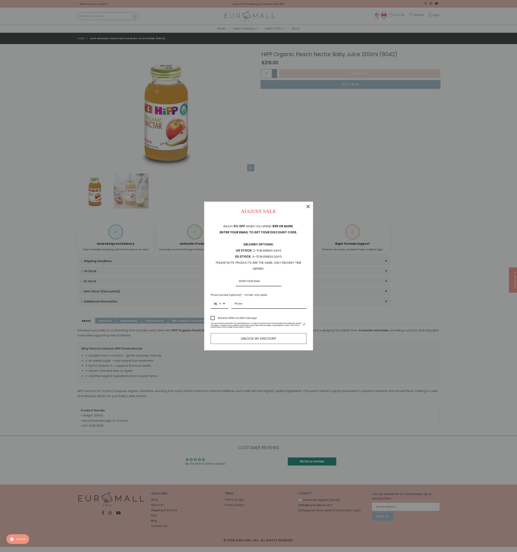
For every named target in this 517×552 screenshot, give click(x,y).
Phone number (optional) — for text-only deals (239, 295)
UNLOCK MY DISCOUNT (258, 338)
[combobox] (219, 304)
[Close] (308, 206)
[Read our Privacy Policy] (304, 324)
